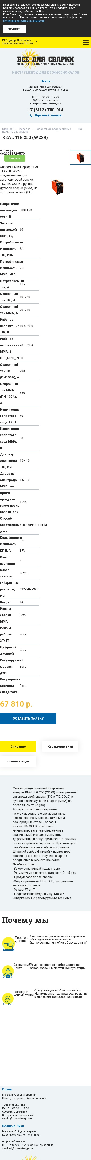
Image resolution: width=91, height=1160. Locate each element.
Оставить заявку (28, 718)
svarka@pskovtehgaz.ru (17, 1118)
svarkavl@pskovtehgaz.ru (18, 1148)
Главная (7, 129)
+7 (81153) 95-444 (13, 1141)
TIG (80, 129)
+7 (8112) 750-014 (45, 109)
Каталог (24, 129)
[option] (58, 187)
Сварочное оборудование (54, 129)
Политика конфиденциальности (24, 20)
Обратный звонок (47, 115)
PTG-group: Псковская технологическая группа (17, 42)
